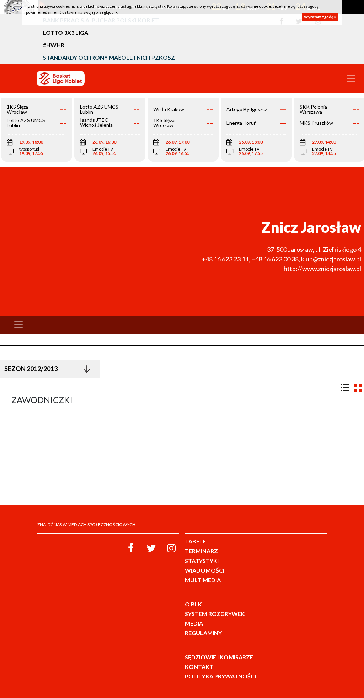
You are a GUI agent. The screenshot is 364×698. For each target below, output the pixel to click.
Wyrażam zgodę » (320, 17)
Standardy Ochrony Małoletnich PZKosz (109, 57)
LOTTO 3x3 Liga (65, 32)
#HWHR (53, 45)
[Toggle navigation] (351, 78)
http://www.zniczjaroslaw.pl (322, 268)
